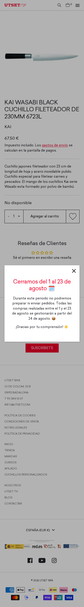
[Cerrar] (74, 271)
